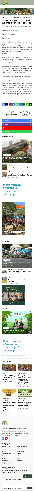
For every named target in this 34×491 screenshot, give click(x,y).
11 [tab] (9, 232)
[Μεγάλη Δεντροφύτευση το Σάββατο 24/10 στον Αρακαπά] (17, 256)
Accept (29, 487)
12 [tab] (11, 232)
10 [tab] (24, 231)
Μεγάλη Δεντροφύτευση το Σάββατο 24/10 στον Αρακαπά (17, 262)
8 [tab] (20, 231)
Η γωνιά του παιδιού (22, 446)
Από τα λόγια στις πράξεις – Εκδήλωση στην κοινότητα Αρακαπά (20, 272)
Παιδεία (19, 449)
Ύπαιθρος (19, 453)
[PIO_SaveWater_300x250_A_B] (13, 189)
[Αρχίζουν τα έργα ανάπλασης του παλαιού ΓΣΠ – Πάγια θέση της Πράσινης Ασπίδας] (17, 151)
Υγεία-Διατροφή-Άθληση (8, 453)
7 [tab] (18, 231)
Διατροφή (4, 451)
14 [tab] (16, 232)
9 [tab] (22, 231)
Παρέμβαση (5, 460)
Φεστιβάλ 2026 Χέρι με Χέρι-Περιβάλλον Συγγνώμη (9, 377)
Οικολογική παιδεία (6, 449)
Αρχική (3, 17)
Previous (17, 206)
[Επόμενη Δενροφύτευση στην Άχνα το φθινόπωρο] (4, 280)
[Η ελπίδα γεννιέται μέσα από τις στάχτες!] (4, 167)
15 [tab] (18, 232)
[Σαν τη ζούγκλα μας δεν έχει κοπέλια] (17, 322)
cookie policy (20, 488)
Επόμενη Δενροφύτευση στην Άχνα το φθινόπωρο (18, 280)
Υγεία (3, 456)
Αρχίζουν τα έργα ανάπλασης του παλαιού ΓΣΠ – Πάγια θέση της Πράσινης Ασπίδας (16, 158)
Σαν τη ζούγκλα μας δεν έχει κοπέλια (13, 330)
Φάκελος (19, 458)
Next (21, 206)
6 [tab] (16, 231)
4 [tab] (11, 231)
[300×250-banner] (13, 295)
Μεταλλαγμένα (20, 451)
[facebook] (3, 438)
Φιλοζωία (19, 456)
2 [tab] (7, 231)
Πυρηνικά (4, 458)
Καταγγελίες (20, 460)
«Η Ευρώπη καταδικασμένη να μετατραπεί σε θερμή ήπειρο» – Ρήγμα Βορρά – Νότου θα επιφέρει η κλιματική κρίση (20, 174)
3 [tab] (9, 231)
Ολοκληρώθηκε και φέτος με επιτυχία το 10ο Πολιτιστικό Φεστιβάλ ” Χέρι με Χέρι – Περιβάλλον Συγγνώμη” (24, 380)
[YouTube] (6, 438)
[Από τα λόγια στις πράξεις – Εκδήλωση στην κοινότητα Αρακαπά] (4, 272)
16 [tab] (20, 232)
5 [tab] (14, 231)
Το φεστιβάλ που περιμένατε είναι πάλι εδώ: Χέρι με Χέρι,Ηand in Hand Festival (25, 403)
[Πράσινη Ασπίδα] (5, 2)
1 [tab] (5, 231)
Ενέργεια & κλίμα (6, 446)
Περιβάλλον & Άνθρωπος (8, 463)
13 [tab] (14, 232)
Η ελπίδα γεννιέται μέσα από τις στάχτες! (18, 167)
